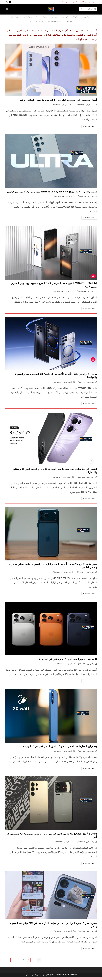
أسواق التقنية (65, 105)
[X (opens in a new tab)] (6, 2)
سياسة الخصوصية (76, 2)
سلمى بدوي (90, 382)
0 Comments (56, 105)
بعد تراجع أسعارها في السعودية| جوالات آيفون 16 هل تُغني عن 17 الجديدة (60, 746)
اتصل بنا (64, 2)
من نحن (68, 2)
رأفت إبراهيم (90, 291)
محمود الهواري (89, 105)
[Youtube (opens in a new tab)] (7, 9)
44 (12, 959)
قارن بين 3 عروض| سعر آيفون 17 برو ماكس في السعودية (68, 659)
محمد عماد (91, 196)
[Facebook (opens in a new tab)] (9, 2)
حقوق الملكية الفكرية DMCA (88, 2)
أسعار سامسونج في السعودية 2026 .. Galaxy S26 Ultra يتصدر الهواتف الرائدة (58, 100)
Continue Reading (88, 126)
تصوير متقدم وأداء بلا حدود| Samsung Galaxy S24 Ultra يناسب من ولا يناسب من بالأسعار (52, 191)
